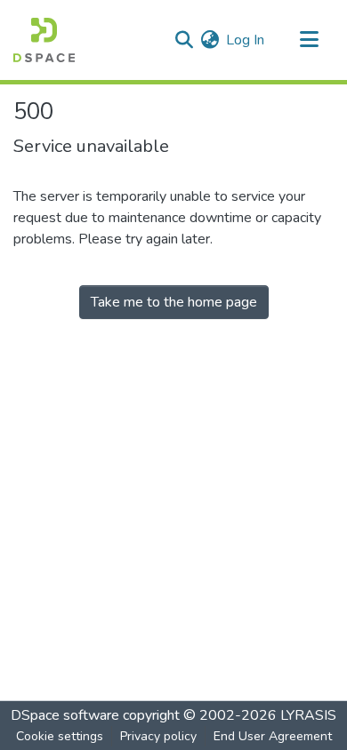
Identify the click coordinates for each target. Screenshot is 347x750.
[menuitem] (209, 40)
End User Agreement (273, 736)
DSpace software (65, 715)
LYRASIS (308, 715)
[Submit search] (184, 40)
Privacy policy (158, 736)
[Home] (44, 40)
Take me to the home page (174, 302)
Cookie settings (59, 736)
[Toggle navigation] (309, 40)
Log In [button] (246, 40)
